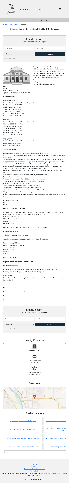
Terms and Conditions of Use (34, 469)
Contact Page (34, 467)
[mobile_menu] (60, 9)
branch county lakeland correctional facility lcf (23, 438)
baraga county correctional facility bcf (23, 429)
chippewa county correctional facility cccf (23, 447)
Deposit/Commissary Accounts (34, 361)
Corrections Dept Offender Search (34, 373)
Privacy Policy (34, 471)
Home (5, 24)
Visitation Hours (34, 350)
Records (34, 464)
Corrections (14, 24)
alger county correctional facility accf (23, 421)
